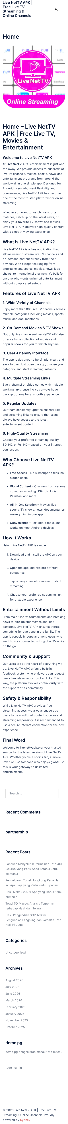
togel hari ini (13, 1067)
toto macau (54, 1052)
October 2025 (15, 1027)
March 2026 (13, 1000)
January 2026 (14, 1014)
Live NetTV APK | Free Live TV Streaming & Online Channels (17, 9)
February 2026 (15, 1007)
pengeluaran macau (32, 1052)
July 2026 (12, 987)
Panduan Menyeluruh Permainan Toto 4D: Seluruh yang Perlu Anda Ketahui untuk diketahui (33, 869)
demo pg (11, 1052)
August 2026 (14, 980)
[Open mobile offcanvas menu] (63, 9)
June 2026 (12, 993)
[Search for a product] (56, 9)
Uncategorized (15, 952)
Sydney (25, 1120)
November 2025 (16, 1020)
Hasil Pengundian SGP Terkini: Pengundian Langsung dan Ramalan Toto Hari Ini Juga (33, 920)
